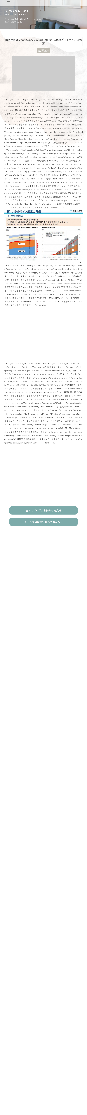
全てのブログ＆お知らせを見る (43, 510)
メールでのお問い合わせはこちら (43, 522)
